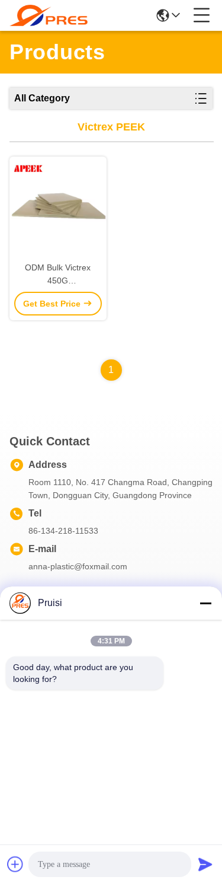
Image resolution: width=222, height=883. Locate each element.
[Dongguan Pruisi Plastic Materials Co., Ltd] (48, 15)
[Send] (205, 864)
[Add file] (15, 864)
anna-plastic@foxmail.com (77, 566)
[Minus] (205, 603)
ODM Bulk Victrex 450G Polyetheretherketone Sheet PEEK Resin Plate (58, 275)
